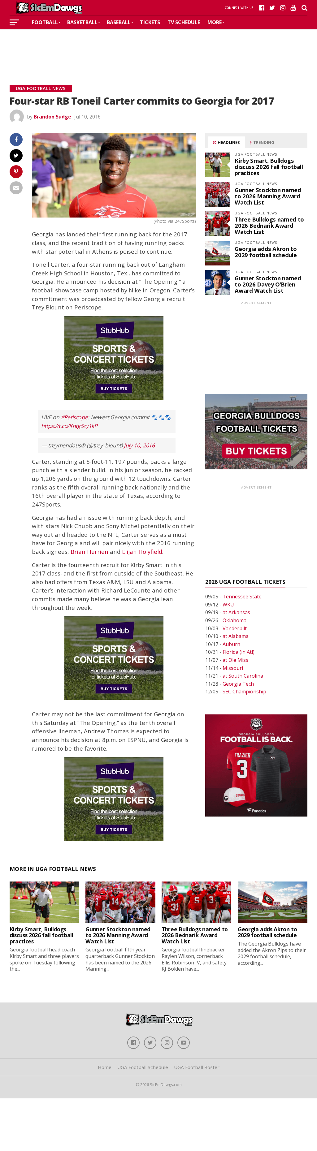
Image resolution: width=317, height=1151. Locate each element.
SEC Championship (244, 691)
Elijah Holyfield (142, 551)
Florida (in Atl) (238, 652)
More (214, 22)
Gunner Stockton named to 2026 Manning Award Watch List (268, 196)
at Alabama (236, 636)
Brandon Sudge (52, 116)
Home (104, 1067)
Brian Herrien (89, 551)
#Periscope (74, 417)
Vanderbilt (235, 628)
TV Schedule (183, 22)
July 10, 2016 (139, 445)
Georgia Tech (238, 683)
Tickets (150, 22)
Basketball (82, 22)
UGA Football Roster (196, 1067)
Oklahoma (234, 620)
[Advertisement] (158, 48)
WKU (228, 604)
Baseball (119, 22)
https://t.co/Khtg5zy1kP (69, 425)
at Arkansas (236, 612)
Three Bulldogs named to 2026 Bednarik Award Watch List (269, 225)
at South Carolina (243, 675)
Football (45, 22)
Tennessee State (242, 596)
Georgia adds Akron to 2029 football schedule (266, 252)
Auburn (231, 644)
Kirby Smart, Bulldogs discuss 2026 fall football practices (269, 167)
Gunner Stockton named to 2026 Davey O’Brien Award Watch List (268, 284)
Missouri (233, 668)
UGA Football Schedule (142, 1067)
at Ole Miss (235, 660)
